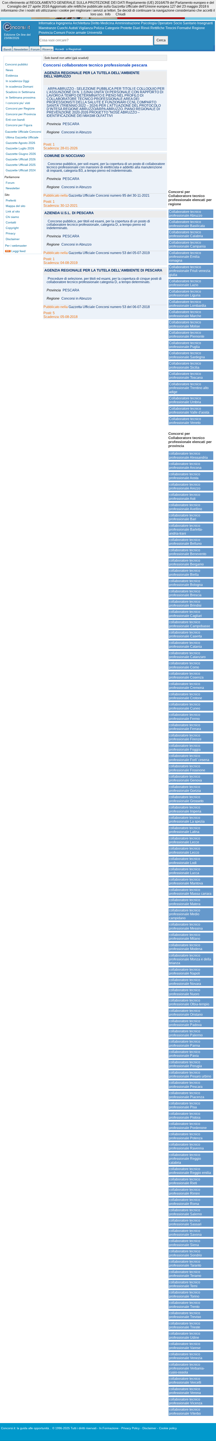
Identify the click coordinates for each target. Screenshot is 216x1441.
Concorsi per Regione (20, 108)
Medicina (107, 23)
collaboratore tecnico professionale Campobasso (189, 624)
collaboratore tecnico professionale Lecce (184, 840)
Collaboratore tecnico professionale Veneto (185, 420)
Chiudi (121, 14)
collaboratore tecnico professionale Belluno (185, 541)
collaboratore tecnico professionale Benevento (187, 552)
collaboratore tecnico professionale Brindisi (185, 603)
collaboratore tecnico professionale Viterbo (185, 1411)
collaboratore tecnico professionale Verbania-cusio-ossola (187, 1368)
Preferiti (11, 200)
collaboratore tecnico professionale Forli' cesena (189, 757)
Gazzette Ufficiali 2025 (21, 164)
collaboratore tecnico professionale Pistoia (184, 1115)
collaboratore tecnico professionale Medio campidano (184, 914)
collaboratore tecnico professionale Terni (184, 1284)
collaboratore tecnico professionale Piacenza (186, 1095)
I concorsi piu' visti (18, 103)
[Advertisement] (190, 120)
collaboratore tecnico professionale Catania (185, 644)
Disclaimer (13, 239)
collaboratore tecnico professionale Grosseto (186, 799)
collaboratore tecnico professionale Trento (184, 1304)
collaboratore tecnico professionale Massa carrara (190, 891)
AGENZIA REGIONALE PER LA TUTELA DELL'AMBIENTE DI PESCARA (103, 270)
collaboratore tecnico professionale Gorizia (185, 788)
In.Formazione (109, 1428)
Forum (10, 182)
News (9, 70)
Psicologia (149, 23)
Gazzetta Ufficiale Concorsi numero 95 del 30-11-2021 (109, 195)
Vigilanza (86, 28)
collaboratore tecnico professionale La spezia (187, 819)
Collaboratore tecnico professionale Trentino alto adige (189, 388)
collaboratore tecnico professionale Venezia (185, 1356)
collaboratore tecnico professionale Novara (185, 981)
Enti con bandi (15, 119)
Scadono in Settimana (20, 92)
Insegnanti (205, 23)
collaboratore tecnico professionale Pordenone (188, 1125)
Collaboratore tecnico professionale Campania (187, 244)
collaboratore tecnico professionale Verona (185, 1391)
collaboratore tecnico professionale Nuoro (184, 992)
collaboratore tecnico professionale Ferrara (185, 727)
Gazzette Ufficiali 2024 (21, 170)
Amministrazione (127, 23)
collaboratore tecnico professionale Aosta (184, 476)
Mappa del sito (15, 206)
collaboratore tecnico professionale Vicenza (185, 1401)
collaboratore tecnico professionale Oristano (186, 1012)
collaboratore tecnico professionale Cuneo (184, 706)
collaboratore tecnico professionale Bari (184, 517)
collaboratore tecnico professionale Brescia (185, 593)
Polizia (99, 28)
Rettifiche (157, 28)
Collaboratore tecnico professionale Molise (185, 324)
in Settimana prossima (20, 97)
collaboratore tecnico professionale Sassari (185, 1222)
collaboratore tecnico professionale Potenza (185, 1136)
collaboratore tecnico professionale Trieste (184, 1325)
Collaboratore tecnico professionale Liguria (185, 293)
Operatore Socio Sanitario (177, 23)
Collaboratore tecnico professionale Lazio (185, 283)
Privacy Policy (130, 1428)
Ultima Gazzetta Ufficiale (22, 137)
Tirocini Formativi (178, 28)
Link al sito (13, 211)
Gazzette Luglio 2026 (20, 148)
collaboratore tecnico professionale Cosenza (186, 675)
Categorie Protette (118, 28)
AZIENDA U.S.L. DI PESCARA (69, 213)
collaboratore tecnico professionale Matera (184, 902)
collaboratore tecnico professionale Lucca (184, 871)
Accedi (59, 49)
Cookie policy (168, 1428)
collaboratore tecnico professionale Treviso (185, 1315)
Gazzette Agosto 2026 (20, 143)
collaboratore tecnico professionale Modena (185, 947)
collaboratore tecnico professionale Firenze (185, 737)
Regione (198, 28)
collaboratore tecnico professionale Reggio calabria (185, 1158)
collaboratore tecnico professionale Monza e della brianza (190, 959)
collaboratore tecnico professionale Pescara (185, 1084)
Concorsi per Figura (19, 125)
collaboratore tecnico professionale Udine (184, 1335)
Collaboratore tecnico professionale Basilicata (187, 223)
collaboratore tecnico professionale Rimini (184, 1191)
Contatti (11, 222)
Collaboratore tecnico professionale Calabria (186, 234)
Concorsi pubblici (16, 64)
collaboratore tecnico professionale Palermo (186, 1033)
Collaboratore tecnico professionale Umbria (185, 400)
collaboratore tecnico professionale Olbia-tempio (189, 1002)
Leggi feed (18, 251)
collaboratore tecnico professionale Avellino (185, 507)
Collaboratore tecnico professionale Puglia (185, 345)
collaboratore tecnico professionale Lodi (184, 860)
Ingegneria (64, 23)
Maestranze (47, 28)
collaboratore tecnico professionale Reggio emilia (190, 1171)
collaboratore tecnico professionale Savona (185, 1232)
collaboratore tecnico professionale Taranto (185, 1263)
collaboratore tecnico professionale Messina (186, 926)
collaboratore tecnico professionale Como (184, 665)
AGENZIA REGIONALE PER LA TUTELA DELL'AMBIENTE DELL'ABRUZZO (91, 74)
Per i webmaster (16, 245)
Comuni (59, 32)
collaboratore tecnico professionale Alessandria (188, 455)
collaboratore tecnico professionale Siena (184, 1242)
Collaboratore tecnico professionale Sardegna (187, 355)
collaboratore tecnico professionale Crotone (185, 696)
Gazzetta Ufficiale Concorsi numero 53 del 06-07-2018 (109, 307)
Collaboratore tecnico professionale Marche (185, 314)
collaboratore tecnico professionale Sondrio (185, 1253)
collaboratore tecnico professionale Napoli (184, 971)
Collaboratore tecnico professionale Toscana (186, 375)
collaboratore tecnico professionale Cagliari (185, 613)
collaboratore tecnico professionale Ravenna (186, 1146)
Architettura (81, 23)
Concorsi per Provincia (21, 114)
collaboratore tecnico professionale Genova (185, 778)
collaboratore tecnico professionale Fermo (184, 716)
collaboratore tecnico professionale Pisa (184, 1105)
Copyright (12, 228)
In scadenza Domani (19, 86)
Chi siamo (12, 217)
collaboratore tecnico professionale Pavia (184, 1053)
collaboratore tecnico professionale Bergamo (186, 562)
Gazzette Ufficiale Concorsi (23, 131)
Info (108, 14)
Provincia (46, 32)
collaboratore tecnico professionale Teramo (185, 1273)
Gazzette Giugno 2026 (21, 153)
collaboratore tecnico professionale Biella (184, 572)
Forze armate (76, 32)
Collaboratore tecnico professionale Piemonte (186, 334)
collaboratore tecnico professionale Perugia (185, 1064)
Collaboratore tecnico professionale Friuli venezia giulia (189, 271)
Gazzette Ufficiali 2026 (21, 159)
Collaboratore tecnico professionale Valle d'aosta (189, 410)
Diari (136, 28)
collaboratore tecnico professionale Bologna (186, 583)
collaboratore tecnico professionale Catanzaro (187, 655)
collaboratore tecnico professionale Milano (184, 936)
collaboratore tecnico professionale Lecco (184, 850)
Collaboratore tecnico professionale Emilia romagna (185, 256)
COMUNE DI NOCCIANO (64, 156)
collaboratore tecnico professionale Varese (185, 1345)
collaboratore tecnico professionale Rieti (184, 1181)
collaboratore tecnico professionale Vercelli (185, 1380)
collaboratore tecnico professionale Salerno (185, 1212)
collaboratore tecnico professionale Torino (184, 1294)
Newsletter (13, 188)
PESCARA (71, 124)
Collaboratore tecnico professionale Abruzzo (185, 213)
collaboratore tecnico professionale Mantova (186, 881)
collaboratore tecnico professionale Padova (185, 1023)
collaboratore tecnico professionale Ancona (185, 465)
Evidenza (12, 75)
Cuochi (62, 28)
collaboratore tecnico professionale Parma (184, 1043)
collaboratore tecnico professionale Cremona (186, 685)
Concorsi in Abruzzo (76, 132)
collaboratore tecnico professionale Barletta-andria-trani (186, 529)
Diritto (95, 23)
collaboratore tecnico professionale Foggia (185, 747)
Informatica (47, 23)
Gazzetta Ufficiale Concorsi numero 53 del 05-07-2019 (109, 253)
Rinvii (145, 28)
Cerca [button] (161, 40)
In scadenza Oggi (17, 81)
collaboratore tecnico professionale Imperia (185, 809)
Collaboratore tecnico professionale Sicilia (185, 365)
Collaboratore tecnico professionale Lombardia (187, 303)
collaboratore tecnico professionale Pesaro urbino (190, 1074)
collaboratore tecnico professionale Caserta (185, 634)
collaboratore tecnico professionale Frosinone (187, 768)
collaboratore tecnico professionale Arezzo (184, 486)
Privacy (10, 233)
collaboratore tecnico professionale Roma (184, 1201)
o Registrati (73, 49)
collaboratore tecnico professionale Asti (184, 496)
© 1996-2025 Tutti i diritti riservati (74, 1428)
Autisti (73, 28)
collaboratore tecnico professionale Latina (184, 830)
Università (94, 32)
